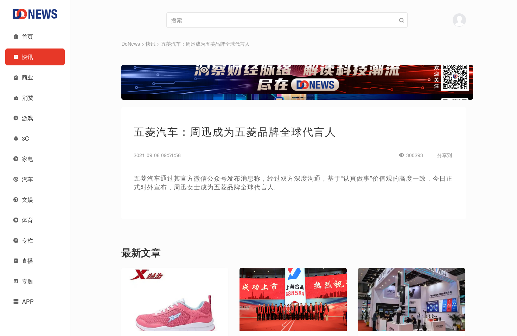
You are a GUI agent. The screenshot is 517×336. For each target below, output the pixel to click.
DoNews (130, 43)
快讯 (150, 43)
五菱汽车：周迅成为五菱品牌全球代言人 (205, 43)
